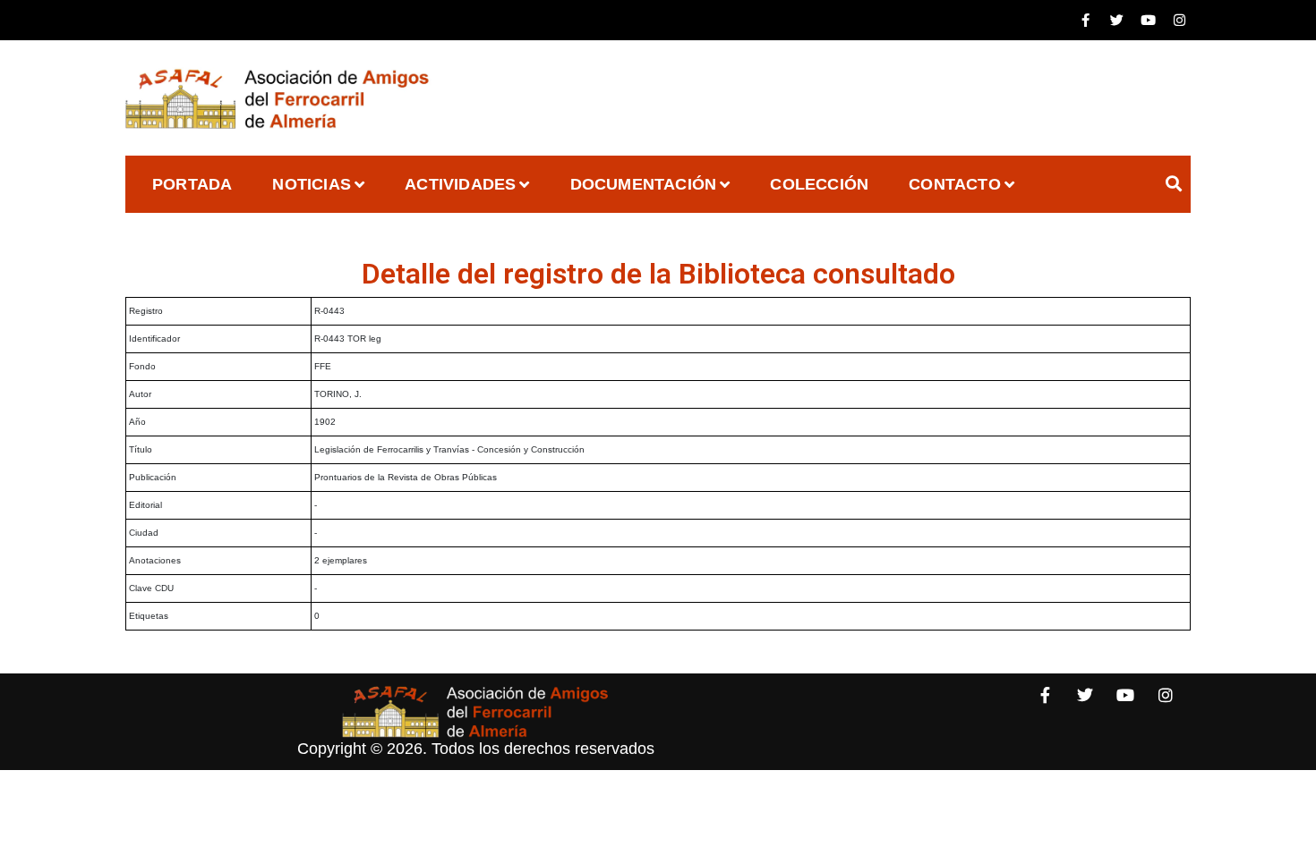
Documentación (643, 184)
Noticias (311, 184)
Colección (819, 184)
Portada (192, 184)
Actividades (460, 184)
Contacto (955, 184)
